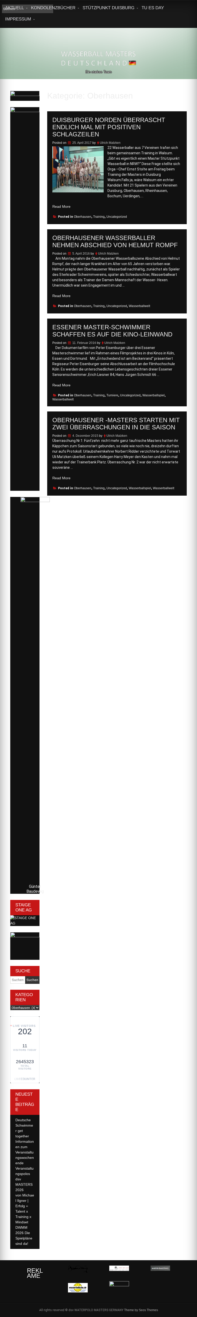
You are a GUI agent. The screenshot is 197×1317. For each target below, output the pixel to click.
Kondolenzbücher (53, 7)
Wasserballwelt (139, 306)
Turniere (112, 395)
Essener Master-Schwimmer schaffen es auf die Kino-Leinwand (112, 331)
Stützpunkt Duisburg (108, 7)
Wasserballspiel (153, 395)
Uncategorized (116, 217)
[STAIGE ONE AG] (25, 923)
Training (99, 217)
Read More (61, 206)
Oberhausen (82, 217)
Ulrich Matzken (110, 143)
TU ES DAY (153, 7)
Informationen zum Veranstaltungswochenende (24, 1152)
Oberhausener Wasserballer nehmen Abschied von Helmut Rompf (115, 241)
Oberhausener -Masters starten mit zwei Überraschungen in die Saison (116, 424)
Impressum (18, 19)
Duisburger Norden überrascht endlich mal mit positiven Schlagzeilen (108, 127)
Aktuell (14, 7)
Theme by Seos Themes (141, 1310)
